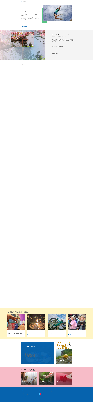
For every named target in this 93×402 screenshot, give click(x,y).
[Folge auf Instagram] (40, 394)
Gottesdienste (24, 26)
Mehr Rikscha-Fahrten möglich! (27, 258)
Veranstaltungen (24, 23)
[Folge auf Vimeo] (39, 394)
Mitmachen (67, 1)
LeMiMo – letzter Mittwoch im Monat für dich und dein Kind (33, 138)
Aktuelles (57, 1)
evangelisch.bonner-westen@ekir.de (26, 395)
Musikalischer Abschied (26, 98)
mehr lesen (23, 142)
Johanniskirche (27, 99)
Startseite (47, 1)
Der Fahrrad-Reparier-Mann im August (29, 178)
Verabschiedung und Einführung (28, 298)
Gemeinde (52, 1)
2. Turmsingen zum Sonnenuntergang (29, 218)
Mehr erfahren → (9, 334)
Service (62, 1)
